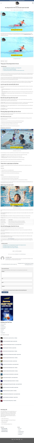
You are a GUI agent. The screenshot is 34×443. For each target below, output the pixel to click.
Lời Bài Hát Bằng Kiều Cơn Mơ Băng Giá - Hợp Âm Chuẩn (10, 397)
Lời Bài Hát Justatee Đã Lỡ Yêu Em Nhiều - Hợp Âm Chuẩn (10, 387)
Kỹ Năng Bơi (20, 434)
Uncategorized (3, 332)
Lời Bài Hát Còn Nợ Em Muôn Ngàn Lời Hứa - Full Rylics (10, 367)
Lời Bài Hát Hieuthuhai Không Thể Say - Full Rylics (9, 400)
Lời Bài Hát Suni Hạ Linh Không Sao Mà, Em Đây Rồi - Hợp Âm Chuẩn (12, 354)
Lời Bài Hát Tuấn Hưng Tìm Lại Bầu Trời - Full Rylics (10, 390)
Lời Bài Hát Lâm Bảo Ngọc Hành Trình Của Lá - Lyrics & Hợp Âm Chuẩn (12, 344)
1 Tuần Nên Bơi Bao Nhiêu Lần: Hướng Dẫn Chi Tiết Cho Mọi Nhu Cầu (13, 70)
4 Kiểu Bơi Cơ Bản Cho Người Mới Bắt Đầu (9, 69)
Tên (2, 278)
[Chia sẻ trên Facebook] (14, 251)
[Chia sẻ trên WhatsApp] (13, 251)
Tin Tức (2, 331)
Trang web (3, 286)
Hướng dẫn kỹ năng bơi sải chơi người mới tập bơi (10, 247)
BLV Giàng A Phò (8, 258)
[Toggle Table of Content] (5, 61)
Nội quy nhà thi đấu (4, 428)
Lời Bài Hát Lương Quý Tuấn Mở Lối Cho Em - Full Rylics (10, 357)
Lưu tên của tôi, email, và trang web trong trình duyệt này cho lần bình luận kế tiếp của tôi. (15, 290)
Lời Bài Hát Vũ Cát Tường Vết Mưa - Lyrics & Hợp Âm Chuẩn (10, 364)
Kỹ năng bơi (17, 6)
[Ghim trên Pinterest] (19, 251)
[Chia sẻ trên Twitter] (16, 251)
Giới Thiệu (19, 428)
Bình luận (3, 271)
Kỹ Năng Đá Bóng (21, 431)
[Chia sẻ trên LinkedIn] (20, 251)
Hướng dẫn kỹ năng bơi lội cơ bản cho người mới (10, 246)
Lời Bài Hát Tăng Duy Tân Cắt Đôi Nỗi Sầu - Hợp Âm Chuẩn (10, 374)
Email (3, 282)
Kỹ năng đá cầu (3, 328)
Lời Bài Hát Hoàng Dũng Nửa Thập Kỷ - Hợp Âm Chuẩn (10, 341)
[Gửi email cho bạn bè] (17, 251)
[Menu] (1, 3)
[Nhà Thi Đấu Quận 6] (17, 3)
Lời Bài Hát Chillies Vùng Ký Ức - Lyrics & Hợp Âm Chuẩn (10, 377)
